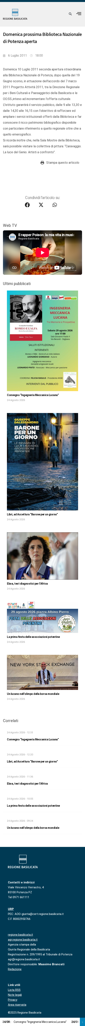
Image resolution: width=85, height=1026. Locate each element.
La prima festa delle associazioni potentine (33, 636)
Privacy (12, 1000)
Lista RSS (14, 990)
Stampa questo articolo (62, 162)
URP (11, 909)
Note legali (15, 995)
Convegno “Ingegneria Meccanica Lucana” (33, 395)
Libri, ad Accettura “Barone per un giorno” (32, 514)
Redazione (15, 969)
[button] (79, 13)
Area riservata (17, 1004)
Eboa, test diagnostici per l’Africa (27, 583)
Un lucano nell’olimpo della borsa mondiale (33, 693)
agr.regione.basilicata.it (23, 939)
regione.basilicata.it (20, 934)
